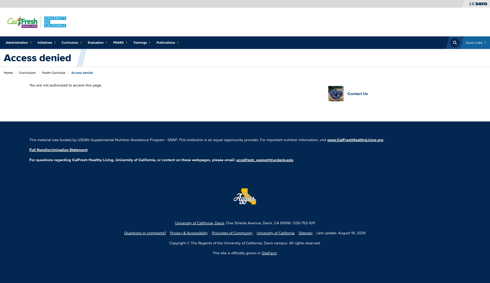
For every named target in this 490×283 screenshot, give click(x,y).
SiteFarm (269, 253)
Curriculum (70, 42)
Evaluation (96, 42)
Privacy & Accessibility (189, 233)
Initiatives (45, 42)
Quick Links (474, 42)
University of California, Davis (199, 223)
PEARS (118, 42)
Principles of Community (232, 233)
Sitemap (306, 233)
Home (8, 72)
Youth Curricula (53, 72)
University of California (276, 233)
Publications (165, 42)
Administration (17, 42)
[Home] (37, 21)
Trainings (140, 42)
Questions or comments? (145, 233)
